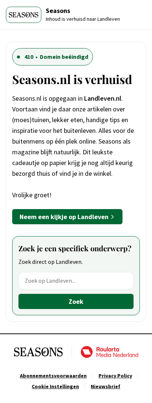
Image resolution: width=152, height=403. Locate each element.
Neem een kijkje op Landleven (64, 216)
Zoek (76, 301)
